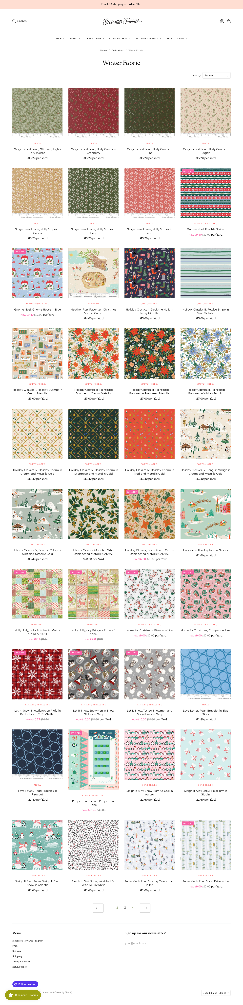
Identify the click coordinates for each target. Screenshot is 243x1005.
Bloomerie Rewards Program (27, 941)
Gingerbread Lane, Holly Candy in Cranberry (93, 151)
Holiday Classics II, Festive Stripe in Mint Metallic (205, 311)
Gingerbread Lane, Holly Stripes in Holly (93, 231)
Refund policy (19, 967)
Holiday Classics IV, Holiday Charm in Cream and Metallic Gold (37, 471)
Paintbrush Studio (205, 224)
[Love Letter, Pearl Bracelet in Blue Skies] (206, 674)
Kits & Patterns (118, 38)
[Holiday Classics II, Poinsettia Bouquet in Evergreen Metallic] (149, 353)
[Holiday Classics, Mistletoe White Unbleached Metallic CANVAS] (93, 514)
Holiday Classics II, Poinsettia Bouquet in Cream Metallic (93, 391)
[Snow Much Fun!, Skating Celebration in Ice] (149, 845)
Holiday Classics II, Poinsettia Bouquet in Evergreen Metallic (149, 391)
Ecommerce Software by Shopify (56, 992)
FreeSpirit (37, 625)
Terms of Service (21, 962)
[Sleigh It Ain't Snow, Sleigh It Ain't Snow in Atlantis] (37, 845)
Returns (16, 951)
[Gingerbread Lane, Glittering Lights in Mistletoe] (37, 113)
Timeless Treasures (37, 705)
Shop (58, 38)
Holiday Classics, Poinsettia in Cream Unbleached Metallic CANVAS (149, 552)
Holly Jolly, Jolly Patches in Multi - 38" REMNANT (37, 632)
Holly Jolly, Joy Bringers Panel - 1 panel (93, 632)
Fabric (74, 38)
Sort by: (197, 75)
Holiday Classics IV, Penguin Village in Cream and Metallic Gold (205, 471)
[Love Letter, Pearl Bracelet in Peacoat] (37, 754)
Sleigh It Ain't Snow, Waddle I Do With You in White (93, 883)
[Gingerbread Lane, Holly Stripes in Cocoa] (37, 193)
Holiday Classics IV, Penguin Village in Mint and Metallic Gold (37, 552)
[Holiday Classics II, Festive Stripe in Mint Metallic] (206, 273)
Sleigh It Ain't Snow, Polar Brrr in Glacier (205, 792)
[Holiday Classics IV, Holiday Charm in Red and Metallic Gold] (149, 434)
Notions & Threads (147, 38)
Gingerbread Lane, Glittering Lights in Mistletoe (37, 151)
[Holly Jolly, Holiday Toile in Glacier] (206, 514)
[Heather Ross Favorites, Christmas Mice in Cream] (93, 273)
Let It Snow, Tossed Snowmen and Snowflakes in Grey (149, 712)
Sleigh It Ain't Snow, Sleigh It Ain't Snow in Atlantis (37, 883)
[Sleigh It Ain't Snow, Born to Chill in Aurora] (149, 754)
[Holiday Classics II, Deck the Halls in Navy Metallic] (149, 273)
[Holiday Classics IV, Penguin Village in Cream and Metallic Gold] (206, 434)
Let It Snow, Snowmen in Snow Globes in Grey (93, 712)
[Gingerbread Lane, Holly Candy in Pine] (149, 113)
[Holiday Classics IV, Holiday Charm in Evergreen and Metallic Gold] (93, 434)
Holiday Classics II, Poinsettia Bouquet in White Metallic (205, 391)
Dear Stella (205, 545)
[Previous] (98, 908)
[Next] (145, 908)
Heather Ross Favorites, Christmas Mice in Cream (93, 311)
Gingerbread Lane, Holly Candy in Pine (149, 151)
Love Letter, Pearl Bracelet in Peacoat (37, 792)
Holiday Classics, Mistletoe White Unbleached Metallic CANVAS (93, 552)
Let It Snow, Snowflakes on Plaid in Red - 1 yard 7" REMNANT (37, 712)
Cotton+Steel (149, 304)
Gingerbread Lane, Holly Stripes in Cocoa (37, 231)
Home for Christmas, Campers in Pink (205, 630)
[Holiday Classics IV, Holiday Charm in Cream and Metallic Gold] (37, 434)
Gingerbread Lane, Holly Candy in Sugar (205, 151)
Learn (180, 38)
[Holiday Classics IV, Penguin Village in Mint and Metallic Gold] (37, 514)
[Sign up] (228, 943)
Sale (169, 38)
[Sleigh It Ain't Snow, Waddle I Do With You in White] (93, 845)
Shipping (17, 956)
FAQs (15, 946)
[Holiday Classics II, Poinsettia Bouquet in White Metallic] (206, 353)
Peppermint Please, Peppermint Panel (93, 803)
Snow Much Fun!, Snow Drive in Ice (205, 881)
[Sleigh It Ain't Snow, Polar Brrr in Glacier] (206, 754)
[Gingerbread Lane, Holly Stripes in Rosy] (149, 193)
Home (103, 50)
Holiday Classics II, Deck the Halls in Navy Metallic (149, 311)
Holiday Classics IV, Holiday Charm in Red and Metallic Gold (149, 471)
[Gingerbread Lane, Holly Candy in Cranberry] (93, 113)
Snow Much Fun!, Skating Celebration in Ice (149, 883)
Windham (93, 304)
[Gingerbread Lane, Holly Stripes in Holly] (93, 193)
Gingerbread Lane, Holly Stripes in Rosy (149, 231)
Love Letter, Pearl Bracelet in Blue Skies (205, 712)
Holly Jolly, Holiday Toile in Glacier (205, 550)
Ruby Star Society (93, 796)
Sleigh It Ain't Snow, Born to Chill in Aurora (149, 792)
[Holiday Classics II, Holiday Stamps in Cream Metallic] (37, 353)
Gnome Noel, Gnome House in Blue (37, 309)
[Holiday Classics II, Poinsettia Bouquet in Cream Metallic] (93, 353)
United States (214, 993)
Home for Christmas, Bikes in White (149, 630)
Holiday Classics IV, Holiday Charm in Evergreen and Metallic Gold (93, 471)
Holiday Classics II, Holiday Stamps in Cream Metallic (37, 391)
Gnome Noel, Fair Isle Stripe (205, 229)
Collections (93, 38)
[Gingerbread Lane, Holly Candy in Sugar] (206, 113)
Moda (37, 144)
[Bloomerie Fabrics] (121, 21)
